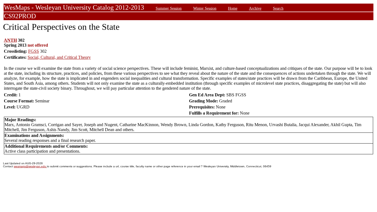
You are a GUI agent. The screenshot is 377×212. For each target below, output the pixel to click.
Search (278, 8)
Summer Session (169, 8)
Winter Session (204, 8)
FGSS (33, 51)
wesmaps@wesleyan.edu (30, 166)
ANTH (10, 40)
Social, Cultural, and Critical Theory (59, 57)
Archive (255, 8)
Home (232, 8)
